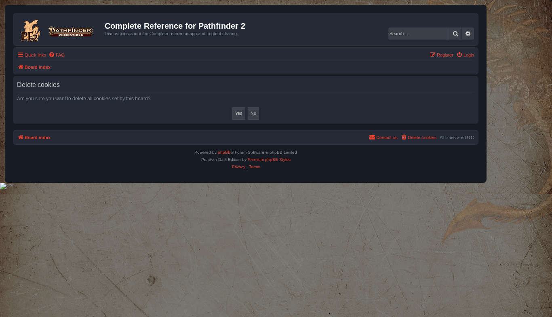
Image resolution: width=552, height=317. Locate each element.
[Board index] (60, 29)
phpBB (224, 152)
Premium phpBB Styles (269, 159)
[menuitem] (56, 55)
